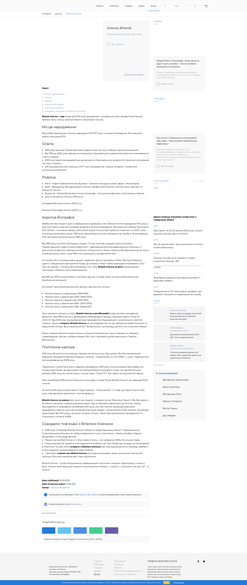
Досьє (153, 6)
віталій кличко (49, 513)
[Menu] (206, 6)
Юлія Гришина (176, 328)
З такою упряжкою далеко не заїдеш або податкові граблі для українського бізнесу (185, 355)
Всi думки (159, 365)
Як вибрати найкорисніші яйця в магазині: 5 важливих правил (177, 279)
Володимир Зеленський (176, 380)
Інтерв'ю (128, 6)
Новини (99, 6)
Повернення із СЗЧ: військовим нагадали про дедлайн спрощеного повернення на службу (178, 293)
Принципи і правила (125, 574)
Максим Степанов (172, 401)
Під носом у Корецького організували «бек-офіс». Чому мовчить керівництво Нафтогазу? (176, 141)
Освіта (47, 97)
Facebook (93, 495)
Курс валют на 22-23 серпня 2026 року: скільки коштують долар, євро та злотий (178, 232)
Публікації (114, 6)
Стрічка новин (161, 181)
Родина (48, 101)
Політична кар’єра (54, 108)
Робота (117, 567)
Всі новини (118, 44)
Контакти (119, 564)
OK (166, 582)
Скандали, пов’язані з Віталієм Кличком (65, 111)
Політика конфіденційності (128, 571)
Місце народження (54, 94)
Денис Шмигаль (171, 387)
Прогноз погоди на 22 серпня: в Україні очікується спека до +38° (174, 259)
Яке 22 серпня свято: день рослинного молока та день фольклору (178, 246)
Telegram (83, 495)
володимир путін (172, 394)
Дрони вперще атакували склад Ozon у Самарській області (175, 218)
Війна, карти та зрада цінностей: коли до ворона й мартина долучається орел (186, 316)
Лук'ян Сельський (178, 310)
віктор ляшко (170, 408)
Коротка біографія (54, 104)
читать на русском (134, 74)
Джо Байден (169, 415)
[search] (165, 6)
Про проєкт (120, 561)
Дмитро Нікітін (176, 346)
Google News (76, 504)
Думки (142, 6)
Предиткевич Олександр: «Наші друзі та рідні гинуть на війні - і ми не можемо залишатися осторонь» (177, 63)
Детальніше (167, 84)
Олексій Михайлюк (60, 487)
